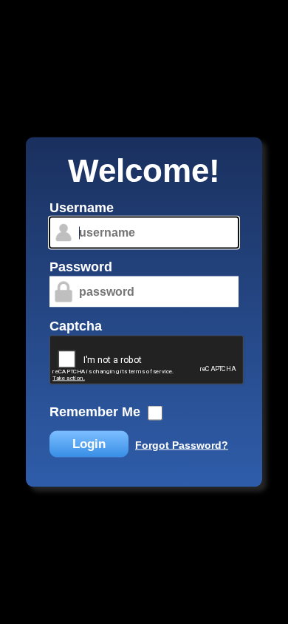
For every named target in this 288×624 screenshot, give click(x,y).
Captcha (75, 326)
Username (81, 207)
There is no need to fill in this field (44, 203)
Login (89, 444)
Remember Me (94, 411)
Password (80, 267)
